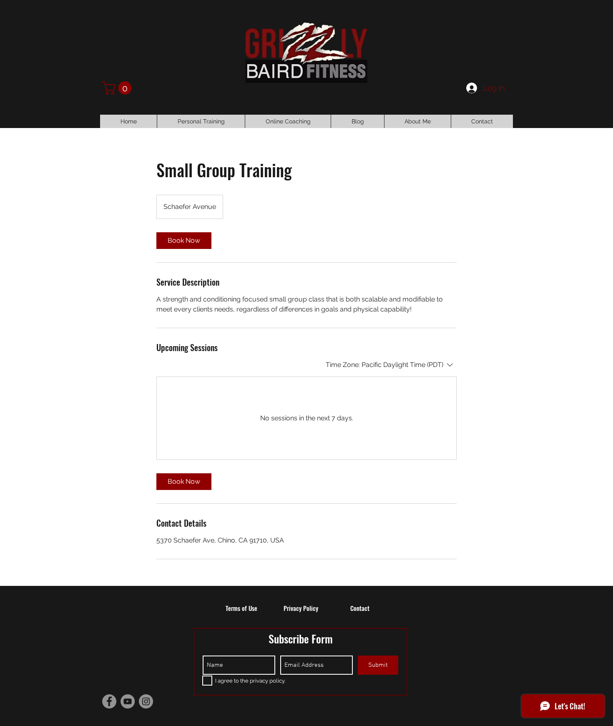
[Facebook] (109, 701)
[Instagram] (146, 701)
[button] (118, 88)
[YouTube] (128, 701)
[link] (183, 240)
